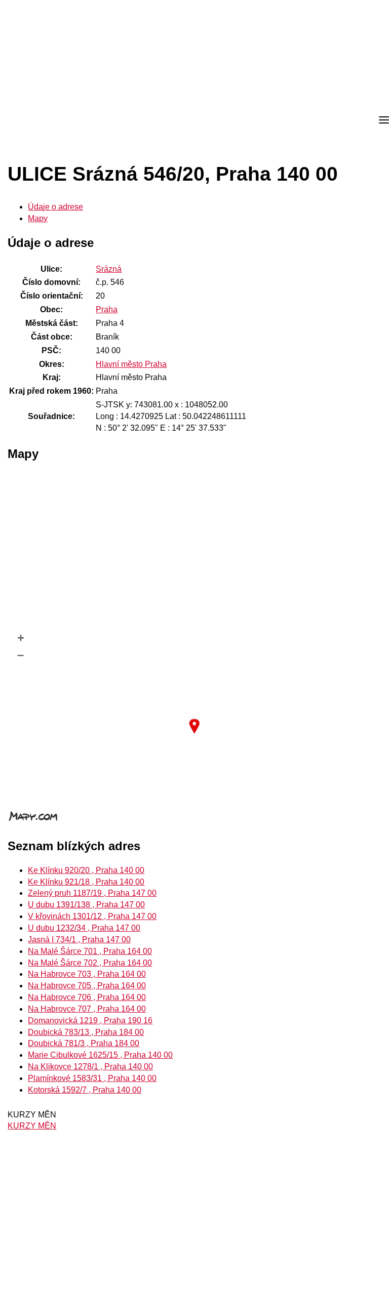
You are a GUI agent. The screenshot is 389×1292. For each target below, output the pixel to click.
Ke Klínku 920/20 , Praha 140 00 (86, 870)
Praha (107, 309)
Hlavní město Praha (131, 364)
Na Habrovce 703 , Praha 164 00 (87, 974)
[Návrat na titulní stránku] (45, 120)
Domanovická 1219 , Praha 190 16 (90, 1020)
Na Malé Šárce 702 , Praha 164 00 (90, 962)
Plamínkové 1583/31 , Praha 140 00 (92, 1078)
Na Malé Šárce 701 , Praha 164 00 (90, 951)
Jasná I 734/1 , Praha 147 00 (79, 939)
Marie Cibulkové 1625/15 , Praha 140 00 (100, 1055)
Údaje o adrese (55, 206)
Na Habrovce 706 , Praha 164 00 (87, 997)
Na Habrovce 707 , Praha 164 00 (87, 1009)
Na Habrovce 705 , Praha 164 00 (87, 985)
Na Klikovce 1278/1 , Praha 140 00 (90, 1066)
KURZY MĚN (32, 1125)
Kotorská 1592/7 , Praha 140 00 (84, 1090)
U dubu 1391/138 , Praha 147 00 (86, 904)
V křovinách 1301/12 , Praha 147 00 (92, 916)
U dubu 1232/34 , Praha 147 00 (84, 928)
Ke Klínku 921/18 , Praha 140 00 (86, 882)
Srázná (109, 269)
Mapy (38, 218)
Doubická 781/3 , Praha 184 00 (83, 1043)
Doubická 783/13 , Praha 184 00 (86, 1032)
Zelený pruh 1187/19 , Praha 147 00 (92, 893)
